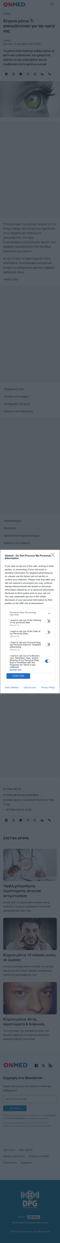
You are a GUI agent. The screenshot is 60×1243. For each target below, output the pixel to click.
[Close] (54, 556)
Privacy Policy (48, 687)
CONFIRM (18, 676)
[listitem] (30, 613)
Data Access (30, 687)
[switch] (47, 621)
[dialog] (30, 622)
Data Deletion (12, 687)
